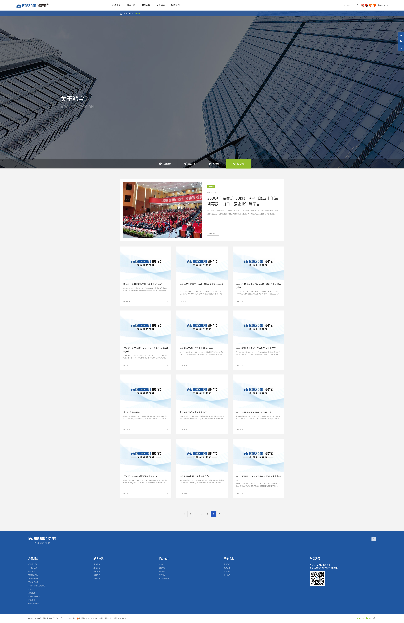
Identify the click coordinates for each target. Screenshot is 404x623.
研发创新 (216, 164)
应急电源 (31, 571)
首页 (124, 13)
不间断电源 (32, 568)
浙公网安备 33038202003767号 (91, 618)
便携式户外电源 (34, 596)
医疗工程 (96, 578)
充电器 (30, 589)
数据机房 (96, 571)
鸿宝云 (161, 564)
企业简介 (167, 164)
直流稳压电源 (33, 578)
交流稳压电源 (33, 575)
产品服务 (116, 5)
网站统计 (107, 618)
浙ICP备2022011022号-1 (65, 618)
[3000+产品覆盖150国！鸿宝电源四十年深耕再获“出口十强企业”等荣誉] (162, 210)
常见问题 (162, 575)
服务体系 (162, 568)
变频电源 (31, 593)
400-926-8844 (320, 564)
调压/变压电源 (33, 603)
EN (387, 5)
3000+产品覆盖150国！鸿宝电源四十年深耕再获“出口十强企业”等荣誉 (242, 201)
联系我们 (175, 5)
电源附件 (31, 600)
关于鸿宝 (160, 5)
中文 (382, 5)
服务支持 (146, 5)
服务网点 (162, 571)
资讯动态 (138, 13)
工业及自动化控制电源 (36, 586)
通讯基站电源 (33, 582)
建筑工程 (96, 568)
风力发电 (96, 564)
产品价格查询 (164, 578)
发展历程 (191, 164)
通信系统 (96, 575)
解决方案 (131, 5)
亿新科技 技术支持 (119, 618)
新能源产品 (32, 564)
